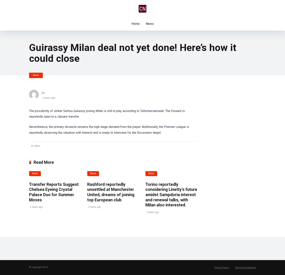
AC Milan (35, 146)
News (150, 24)
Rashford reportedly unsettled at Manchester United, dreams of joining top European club (110, 192)
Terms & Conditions (245, 267)
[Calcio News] (142, 9)
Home (135, 24)
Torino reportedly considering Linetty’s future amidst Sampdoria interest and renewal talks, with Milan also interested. (171, 195)
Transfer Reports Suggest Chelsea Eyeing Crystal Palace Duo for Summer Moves (54, 192)
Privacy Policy (221, 267)
